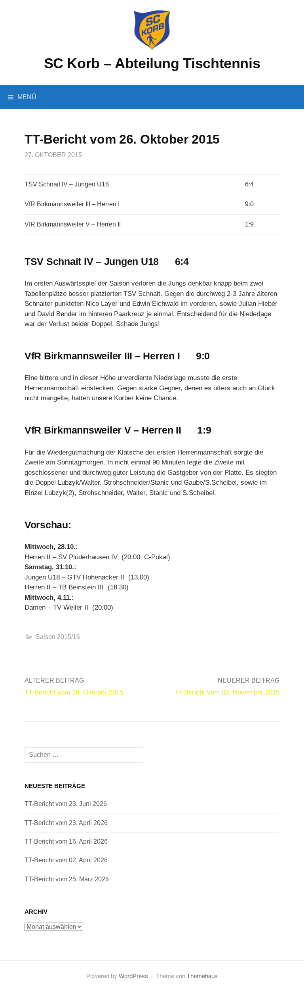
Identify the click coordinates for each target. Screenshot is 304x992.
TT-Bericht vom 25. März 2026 (67, 879)
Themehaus (202, 976)
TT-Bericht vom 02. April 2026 (66, 860)
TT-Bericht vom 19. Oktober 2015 (74, 692)
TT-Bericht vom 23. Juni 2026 (66, 803)
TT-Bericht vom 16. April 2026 (66, 841)
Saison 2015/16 (58, 636)
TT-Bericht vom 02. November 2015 (226, 692)
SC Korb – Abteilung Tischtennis (152, 63)
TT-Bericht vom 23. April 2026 (66, 822)
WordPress (133, 976)
